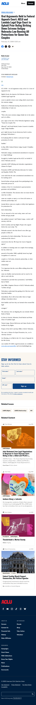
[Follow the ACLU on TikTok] (16, 609)
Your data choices (26, 684)
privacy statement (18, 394)
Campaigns (4, 648)
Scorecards (5, 670)
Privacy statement (15, 684)
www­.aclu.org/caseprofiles (8, 346)
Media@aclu (9, 76)
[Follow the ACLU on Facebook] (3, 609)
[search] (33, 694)
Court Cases (5, 652)
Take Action (21, 631)
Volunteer (20, 634)
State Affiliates (6, 638)
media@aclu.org (5, 58)
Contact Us (4, 627)
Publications (5, 666)
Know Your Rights (7, 659)
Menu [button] (23, 3)
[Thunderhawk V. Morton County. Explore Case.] (18, 528)
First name (5, 371)
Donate (30, 3)
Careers (3, 624)
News (3, 662)
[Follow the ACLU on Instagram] (12, 609)
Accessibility (4, 687)
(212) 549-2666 (4, 59)
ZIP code (4, 385)
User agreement (5, 684)
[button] (9, 46)
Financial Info (5, 631)
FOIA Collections (6, 655)
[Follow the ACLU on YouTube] (7, 609)
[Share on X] (6, 47)
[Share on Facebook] (2, 47)
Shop (18, 627)
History (3, 634)
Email (3, 378)
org (2, 85)
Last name (19, 371)
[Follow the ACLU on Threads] (20, 609)
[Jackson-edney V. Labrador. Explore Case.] (18, 489)
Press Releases (7, 12)
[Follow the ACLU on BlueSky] (25, 609)
